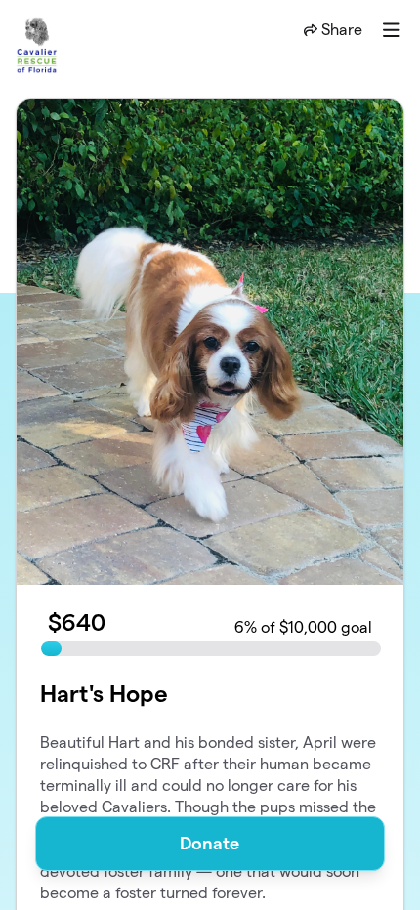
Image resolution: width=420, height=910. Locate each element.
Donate (209, 843)
